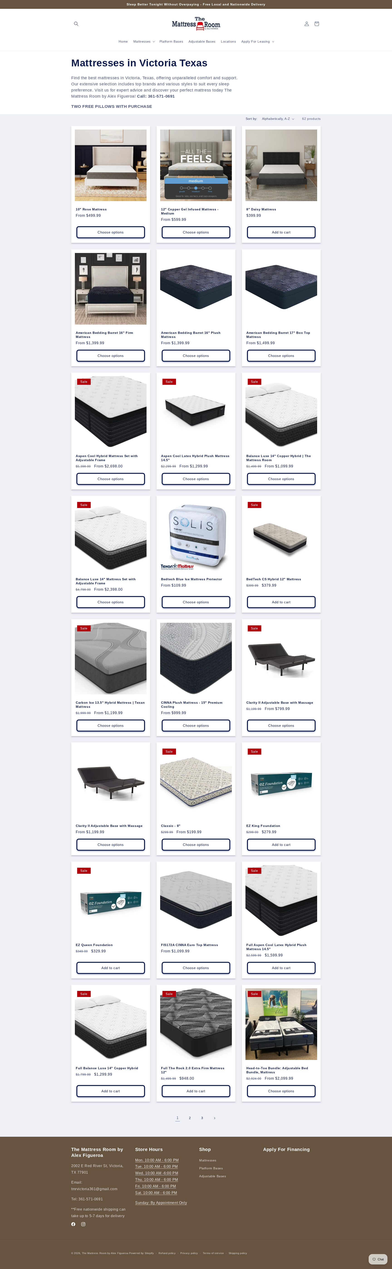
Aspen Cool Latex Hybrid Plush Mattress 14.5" (195, 458)
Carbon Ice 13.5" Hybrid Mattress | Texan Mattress (110, 704)
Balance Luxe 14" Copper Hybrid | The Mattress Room (278, 458)
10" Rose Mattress (91, 209)
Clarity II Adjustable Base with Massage (279, 702)
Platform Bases (211, 1168)
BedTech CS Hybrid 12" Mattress (273, 579)
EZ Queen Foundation (94, 945)
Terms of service (213, 1253)
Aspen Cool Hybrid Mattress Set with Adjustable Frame (107, 458)
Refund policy (167, 1253)
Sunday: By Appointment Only (161, 1203)
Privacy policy (189, 1253)
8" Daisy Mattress (261, 209)
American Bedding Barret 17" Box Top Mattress (278, 335)
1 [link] (177, 1118)
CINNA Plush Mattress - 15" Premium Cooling (191, 704)
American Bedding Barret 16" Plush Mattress (191, 335)
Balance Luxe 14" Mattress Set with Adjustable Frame (106, 581)
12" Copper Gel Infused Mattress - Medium (190, 211)
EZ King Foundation (263, 826)
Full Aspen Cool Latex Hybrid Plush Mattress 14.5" (276, 947)
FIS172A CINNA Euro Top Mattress (189, 945)
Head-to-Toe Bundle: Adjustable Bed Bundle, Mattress (277, 1070)
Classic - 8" (171, 826)
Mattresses (207, 1160)
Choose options (111, 232)
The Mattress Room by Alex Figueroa (105, 1253)
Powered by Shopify (141, 1253)
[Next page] (214, 1118)
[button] (76, 24)
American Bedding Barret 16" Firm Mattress (104, 335)
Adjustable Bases (212, 1176)
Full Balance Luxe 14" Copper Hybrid (107, 1068)
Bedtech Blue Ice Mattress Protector (191, 579)
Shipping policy (238, 1253)
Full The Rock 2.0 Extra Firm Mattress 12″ (192, 1070)
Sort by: (251, 118)
